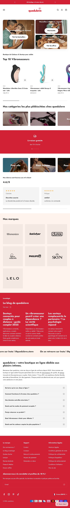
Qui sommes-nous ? (9, 447)
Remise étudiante (8, 461)
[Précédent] (14, 2)
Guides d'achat (7, 454)
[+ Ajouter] (25, 80)
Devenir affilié (7, 468)
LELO (4, 86)
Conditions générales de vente (58, 451)
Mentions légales (54, 447)
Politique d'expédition (55, 458)
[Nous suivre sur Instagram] (9, 494)
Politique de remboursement (57, 461)
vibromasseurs (46, 373)
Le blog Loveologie (9, 451)
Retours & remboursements (32, 454)
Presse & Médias (8, 464)
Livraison (26, 451)
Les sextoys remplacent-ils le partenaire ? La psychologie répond (57, 319)
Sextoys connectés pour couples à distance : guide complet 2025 (12, 319)
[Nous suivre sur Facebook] (4, 494)
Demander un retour (30, 461)
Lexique (5, 458)
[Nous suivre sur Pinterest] (13, 494)
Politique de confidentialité (57, 454)
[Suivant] (55, 2)
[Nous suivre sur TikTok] (18, 494)
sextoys (62, 373)
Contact (26, 447)
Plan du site (52, 468)
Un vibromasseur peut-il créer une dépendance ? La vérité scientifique (35, 319)
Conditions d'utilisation (56, 464)
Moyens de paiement (30, 458)
